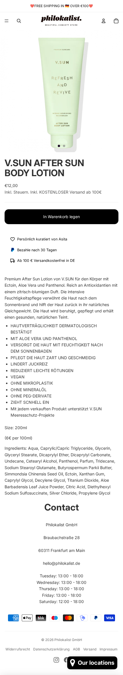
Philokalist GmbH (68, 640)
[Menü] (6, 20)
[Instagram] (56, 659)
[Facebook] (66, 659)
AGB (76, 649)
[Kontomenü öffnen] (103, 21)
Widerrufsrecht (17, 649)
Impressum (109, 649)
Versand (89, 649)
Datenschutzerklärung (51, 649)
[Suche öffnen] (19, 21)
